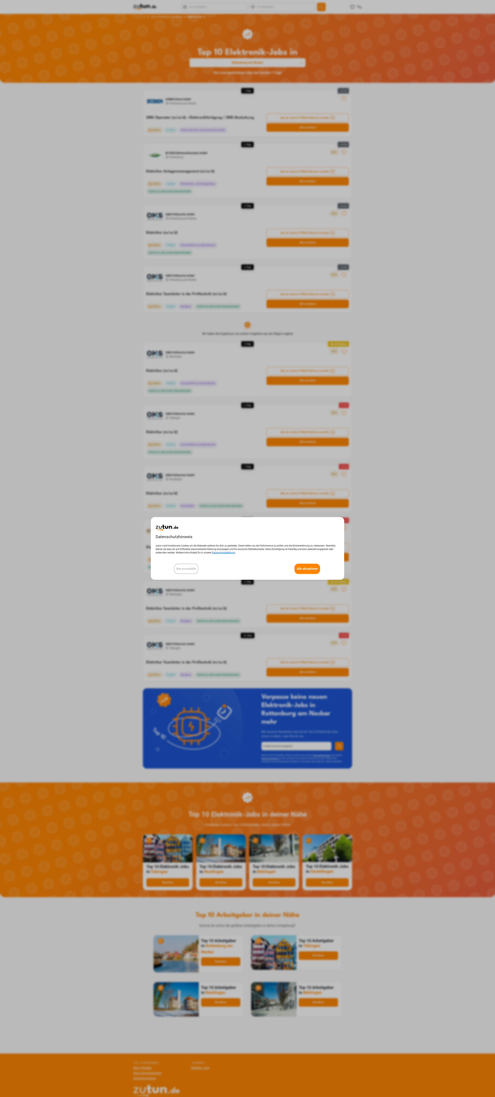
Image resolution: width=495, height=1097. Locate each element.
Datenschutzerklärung (223, 552)
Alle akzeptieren (307, 569)
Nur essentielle (186, 569)
